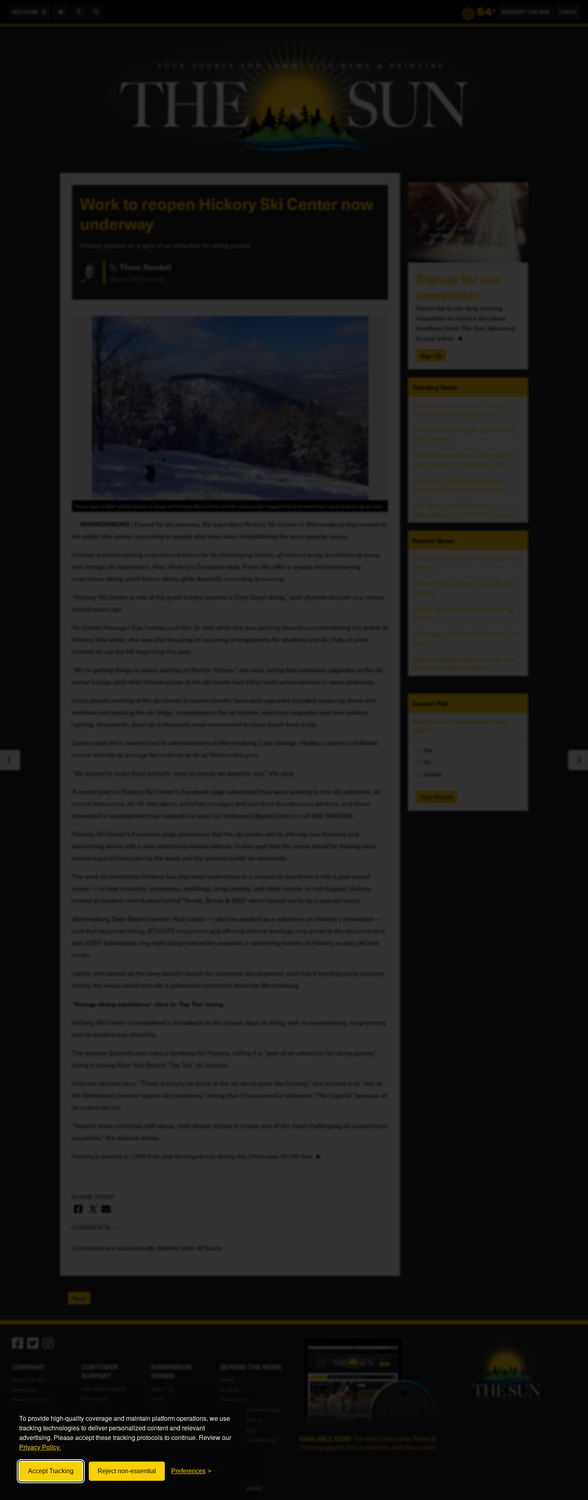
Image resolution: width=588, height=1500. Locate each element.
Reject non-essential (127, 1471)
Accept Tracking (51, 1471)
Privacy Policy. (40, 1447)
